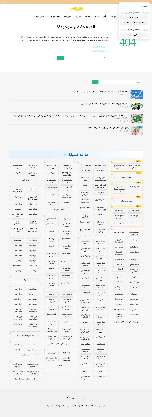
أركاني (134, 309)
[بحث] (4, 2)
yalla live (25, 180)
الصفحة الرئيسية (98, 51)
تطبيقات (67, 16)
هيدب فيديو (119, 294)
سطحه (51, 294)
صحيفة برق (119, 210)
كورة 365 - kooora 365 (32, 230)
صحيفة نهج (134, 264)
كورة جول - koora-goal (32, 198)
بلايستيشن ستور (100, 350)
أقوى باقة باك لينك (66, 188)
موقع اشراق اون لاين (119, 216)
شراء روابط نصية (100, 171)
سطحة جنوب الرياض (67, 315)
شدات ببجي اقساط (100, 242)
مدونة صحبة (134, 314)
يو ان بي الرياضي (85, 216)
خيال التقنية (134, 247)
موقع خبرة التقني (134, 270)
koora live (18, 204)
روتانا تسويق (134, 282)
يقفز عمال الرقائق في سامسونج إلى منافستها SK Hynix (108, 128)
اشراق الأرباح (119, 322)
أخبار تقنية (40, 16)
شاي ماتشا (100, 376)
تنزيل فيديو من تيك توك (33, 365)
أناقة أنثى (119, 269)
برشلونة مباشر (51, 224)
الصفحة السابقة (98, 47)
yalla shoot (51, 219)
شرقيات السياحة (119, 315)
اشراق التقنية (119, 232)
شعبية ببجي (100, 344)
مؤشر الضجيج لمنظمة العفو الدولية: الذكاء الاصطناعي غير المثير (105, 104)
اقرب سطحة (51, 314)
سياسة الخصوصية (62, 406)
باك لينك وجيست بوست (100, 208)
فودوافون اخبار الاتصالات (100, 186)
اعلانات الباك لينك (85, 179)
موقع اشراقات (134, 215)
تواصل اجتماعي (54, 16)
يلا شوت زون (32, 350)
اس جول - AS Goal (18, 230)
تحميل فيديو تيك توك (17, 365)
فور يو (85, 322)
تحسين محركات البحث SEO (119, 189)
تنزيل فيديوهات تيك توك (33, 373)
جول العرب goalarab (67, 359)
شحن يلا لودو (100, 337)
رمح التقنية (134, 299)
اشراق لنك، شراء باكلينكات (100, 179)
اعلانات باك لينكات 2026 (25, 336)
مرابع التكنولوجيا (119, 241)
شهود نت (119, 304)
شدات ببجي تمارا (85, 242)
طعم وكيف (134, 304)
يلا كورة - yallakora (17, 223)
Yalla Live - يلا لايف (17, 215)
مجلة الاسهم (134, 252)
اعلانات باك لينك (52, 203)
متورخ (134, 277)
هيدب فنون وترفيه (100, 230)
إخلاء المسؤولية (91, 406)
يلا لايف (59, 365)
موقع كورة (25, 280)
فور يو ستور (85, 293)
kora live (17, 240)
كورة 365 (66, 353)
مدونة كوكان (119, 259)
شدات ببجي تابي (85, 249)
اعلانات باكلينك (59, 210)
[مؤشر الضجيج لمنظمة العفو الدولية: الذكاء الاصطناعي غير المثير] (137, 106)
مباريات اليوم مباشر (67, 225)
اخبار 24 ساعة (85, 222)
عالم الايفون (134, 259)
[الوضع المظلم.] (7, 2)
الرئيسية (112, 16)
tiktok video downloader (18, 373)
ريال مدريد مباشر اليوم (33, 166)
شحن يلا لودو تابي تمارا (85, 308)
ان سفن (134, 240)
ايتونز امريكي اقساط (85, 316)
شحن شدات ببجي (100, 330)
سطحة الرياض (66, 294)
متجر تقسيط (85, 278)
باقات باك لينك (85, 170)
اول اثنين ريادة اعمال (134, 166)
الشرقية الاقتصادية (119, 253)
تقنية (85, 185)
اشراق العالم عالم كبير (85, 193)
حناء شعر (85, 364)
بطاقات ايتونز (85, 344)
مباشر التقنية (119, 309)
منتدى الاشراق (100, 200)
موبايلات (78, 16)
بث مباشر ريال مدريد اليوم (51, 359)
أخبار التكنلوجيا (100, 16)
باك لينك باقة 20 (67, 181)
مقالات (87, 16)
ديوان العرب (51, 195)
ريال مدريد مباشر (67, 232)
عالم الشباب (126, 177)
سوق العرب (51, 173)
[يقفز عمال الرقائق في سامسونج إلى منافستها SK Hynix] (137, 130)
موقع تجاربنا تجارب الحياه (66, 196)
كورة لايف (32, 246)
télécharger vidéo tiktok (25, 379)
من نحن (102, 406)
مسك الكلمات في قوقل (134, 233)
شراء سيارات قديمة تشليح (59, 344)
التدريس (100, 192)
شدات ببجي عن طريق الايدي (85, 301)
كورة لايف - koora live (33, 310)
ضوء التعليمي (134, 210)
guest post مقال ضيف (66, 174)
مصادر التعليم (85, 207)
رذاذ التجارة (119, 299)
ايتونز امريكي (85, 256)
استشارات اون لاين (119, 288)
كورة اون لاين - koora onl (32, 223)
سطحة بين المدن (67, 300)
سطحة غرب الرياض (51, 308)
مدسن (119, 277)
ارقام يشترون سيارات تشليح (66, 337)
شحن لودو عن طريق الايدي (85, 338)
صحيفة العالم (85, 229)
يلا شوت (67, 219)
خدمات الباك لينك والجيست (66, 166)
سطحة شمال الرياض (67, 308)
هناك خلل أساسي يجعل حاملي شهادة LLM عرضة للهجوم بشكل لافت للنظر (101, 92)
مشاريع (66, 202)
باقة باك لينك (134, 187)
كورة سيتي (52, 353)
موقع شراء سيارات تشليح (51, 330)
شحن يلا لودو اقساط (85, 264)
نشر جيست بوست (51, 166)
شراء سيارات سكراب (51, 323)
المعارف (134, 294)
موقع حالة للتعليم (100, 223)
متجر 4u (100, 300)
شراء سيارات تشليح (66, 330)
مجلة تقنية (100, 215)
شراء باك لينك (100, 165)
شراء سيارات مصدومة (51, 337)
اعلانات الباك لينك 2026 (85, 201)
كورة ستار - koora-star (17, 190)
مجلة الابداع (119, 282)
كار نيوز (119, 264)
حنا (100, 371)
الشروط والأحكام (77, 406)
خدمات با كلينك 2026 (51, 188)
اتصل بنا (50, 406)
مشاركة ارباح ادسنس (119, 166)
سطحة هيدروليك (51, 300)
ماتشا (85, 371)
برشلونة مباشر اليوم (17, 166)
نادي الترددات (134, 287)
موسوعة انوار (134, 322)
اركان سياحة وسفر (127, 223)
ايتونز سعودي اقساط (100, 264)
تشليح (66, 322)
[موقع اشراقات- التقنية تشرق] (76, 9)
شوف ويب (119, 247)
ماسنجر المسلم (127, 201)
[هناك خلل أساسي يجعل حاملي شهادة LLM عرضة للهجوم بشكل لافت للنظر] (137, 94)
